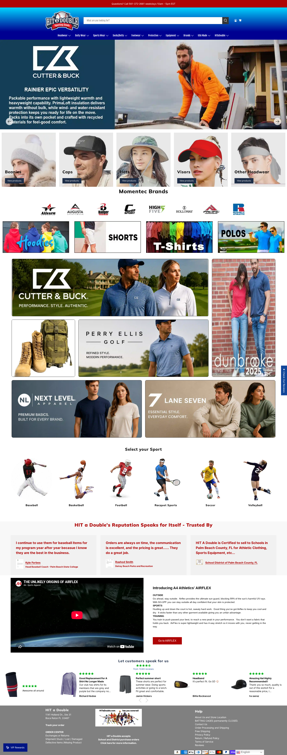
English (245, 752)
